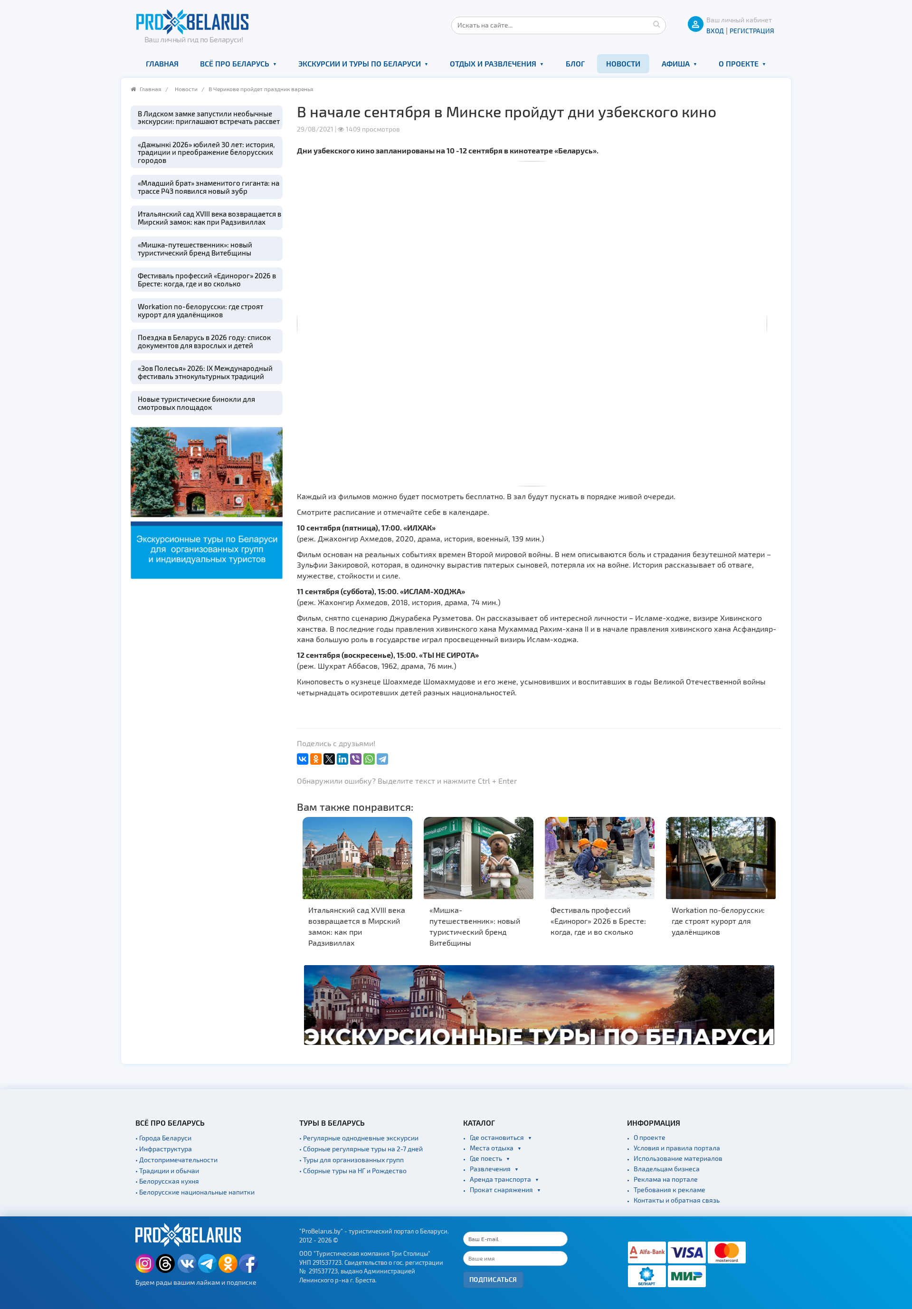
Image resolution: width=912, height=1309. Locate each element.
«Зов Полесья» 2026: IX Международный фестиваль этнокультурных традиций (205, 372)
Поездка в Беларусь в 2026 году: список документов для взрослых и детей (204, 341)
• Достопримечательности (176, 1160)
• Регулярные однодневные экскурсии (358, 1138)
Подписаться (493, 1279)
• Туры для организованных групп (351, 1160)
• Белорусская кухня (167, 1181)
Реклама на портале (666, 1179)
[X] (329, 759)
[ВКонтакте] (302, 759)
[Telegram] (382, 759)
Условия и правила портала (677, 1148)
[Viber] (355, 759)
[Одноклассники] (316, 759)
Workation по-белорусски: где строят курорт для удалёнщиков (200, 310)
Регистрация (752, 31)
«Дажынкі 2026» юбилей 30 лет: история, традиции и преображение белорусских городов (206, 152)
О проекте (739, 63)
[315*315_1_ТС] (207, 501)
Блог (575, 63)
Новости (623, 63)
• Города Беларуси (163, 1138)
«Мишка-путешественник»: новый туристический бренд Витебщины (195, 248)
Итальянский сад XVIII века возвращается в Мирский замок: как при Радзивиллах (209, 217)
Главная (162, 63)
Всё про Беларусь (234, 63)
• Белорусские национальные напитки (195, 1192)
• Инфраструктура (163, 1149)
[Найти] (656, 24)
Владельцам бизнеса (667, 1169)
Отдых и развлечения (493, 63)
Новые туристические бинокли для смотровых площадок (196, 403)
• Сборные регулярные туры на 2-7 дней (361, 1149)
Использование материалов (678, 1158)
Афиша (676, 63)
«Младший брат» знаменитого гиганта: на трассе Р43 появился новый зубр (208, 187)
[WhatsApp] (369, 759)
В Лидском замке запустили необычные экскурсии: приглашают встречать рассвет (209, 117)
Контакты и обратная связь (677, 1200)
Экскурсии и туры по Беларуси (359, 63)
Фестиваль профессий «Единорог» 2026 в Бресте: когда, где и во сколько (207, 279)
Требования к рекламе (669, 1190)
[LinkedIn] (342, 759)
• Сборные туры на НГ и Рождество (353, 1171)
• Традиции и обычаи (167, 1171)
